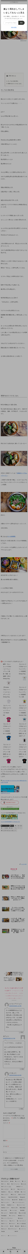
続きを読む (14, 27)
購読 (21, 22)
